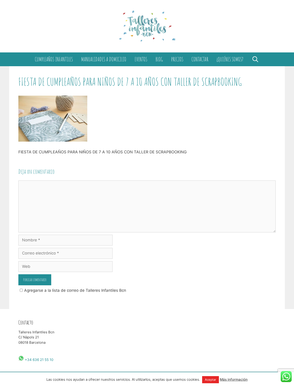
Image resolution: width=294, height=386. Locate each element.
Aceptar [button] (210, 379)
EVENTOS (141, 59)
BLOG (159, 59)
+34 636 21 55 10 (38, 359)
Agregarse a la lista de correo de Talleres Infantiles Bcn (75, 290)
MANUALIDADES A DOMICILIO (103, 59)
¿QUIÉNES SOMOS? (230, 59)
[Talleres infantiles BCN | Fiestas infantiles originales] (147, 26)
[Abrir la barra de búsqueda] (255, 59)
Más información (234, 379)
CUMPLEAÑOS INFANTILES (54, 59)
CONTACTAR (200, 59)
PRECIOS (177, 59)
